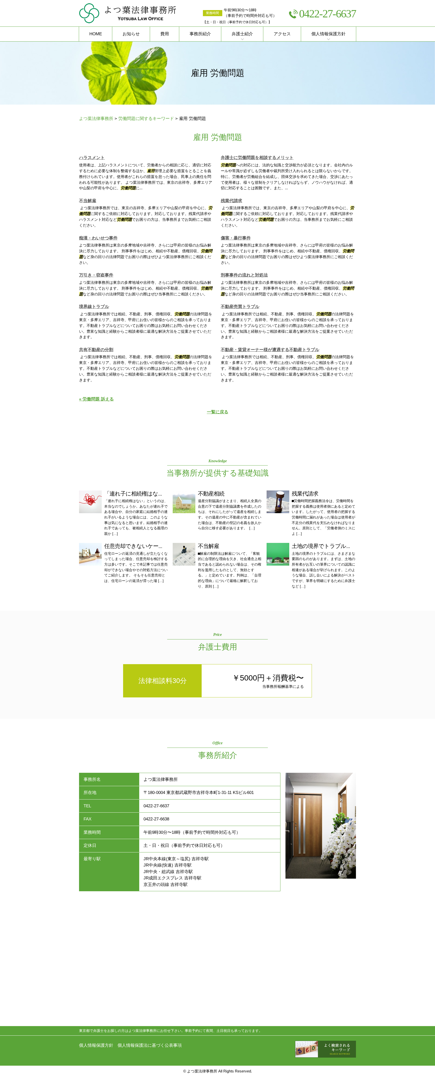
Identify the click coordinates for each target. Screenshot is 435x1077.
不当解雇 (87, 200)
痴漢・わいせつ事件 (98, 238)
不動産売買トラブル (240, 306)
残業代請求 (231, 200)
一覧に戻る (217, 412)
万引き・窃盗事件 (96, 275)
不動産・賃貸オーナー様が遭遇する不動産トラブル (270, 349)
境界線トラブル (94, 306)
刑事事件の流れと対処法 (244, 275)
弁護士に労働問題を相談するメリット (257, 157)
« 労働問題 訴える (96, 399)
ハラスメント (92, 157)
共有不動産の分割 (96, 349)
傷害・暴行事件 (236, 238)
